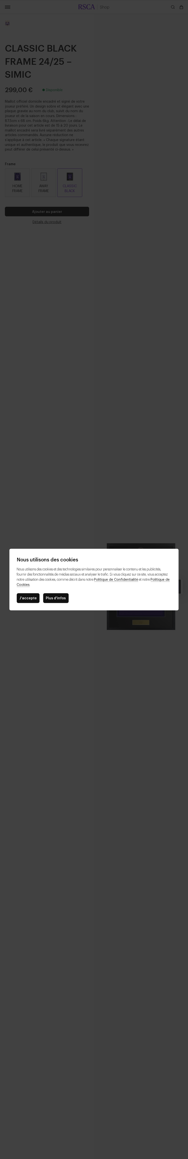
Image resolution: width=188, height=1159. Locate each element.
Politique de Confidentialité (116, 579)
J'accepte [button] (28, 597)
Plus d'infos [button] (56, 597)
